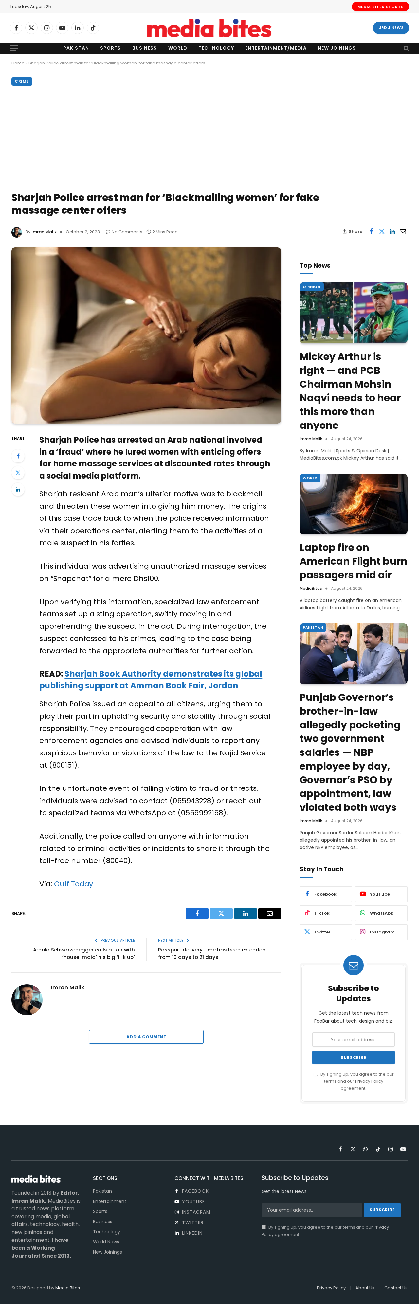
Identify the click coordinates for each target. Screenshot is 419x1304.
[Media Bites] (209, 28)
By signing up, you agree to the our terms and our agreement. (356, 1081)
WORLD (310, 477)
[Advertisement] (209, 137)
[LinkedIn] (18, 489)
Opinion (311, 286)
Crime (22, 81)
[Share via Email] (403, 231)
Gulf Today (73, 884)
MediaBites (311, 588)
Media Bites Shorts (380, 6)
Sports (110, 48)
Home (18, 63)
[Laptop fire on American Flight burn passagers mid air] (354, 504)
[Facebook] (18, 455)
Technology (216, 48)
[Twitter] (18, 472)
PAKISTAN (313, 627)
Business (144, 48)
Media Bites (67, 1288)
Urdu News (391, 27)
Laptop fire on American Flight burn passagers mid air (354, 561)
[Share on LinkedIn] (392, 231)
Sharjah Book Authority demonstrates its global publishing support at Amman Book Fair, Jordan (150, 680)
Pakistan (76, 48)
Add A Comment (146, 1037)
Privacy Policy (369, 1081)
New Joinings (337, 48)
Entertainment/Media (275, 48)
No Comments (127, 232)
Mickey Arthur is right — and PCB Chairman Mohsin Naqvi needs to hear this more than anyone (350, 391)
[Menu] (14, 48)
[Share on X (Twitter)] (382, 231)
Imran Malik (44, 232)
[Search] (405, 48)
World (178, 48)
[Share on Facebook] (371, 231)
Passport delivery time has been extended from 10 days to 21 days (212, 953)
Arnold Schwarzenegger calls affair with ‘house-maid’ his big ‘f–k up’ (84, 953)
